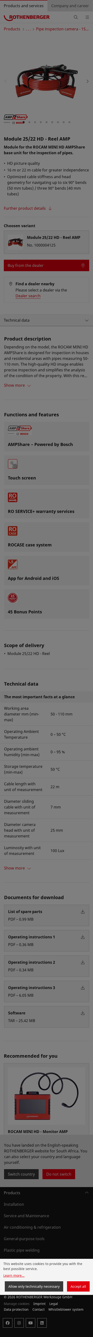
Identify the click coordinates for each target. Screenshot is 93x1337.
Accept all (78, 1286)
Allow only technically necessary (34, 1286)
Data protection (16, 1309)
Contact (38, 1309)
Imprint (39, 1303)
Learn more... (14, 1275)
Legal (53, 1303)
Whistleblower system (65, 1309)
